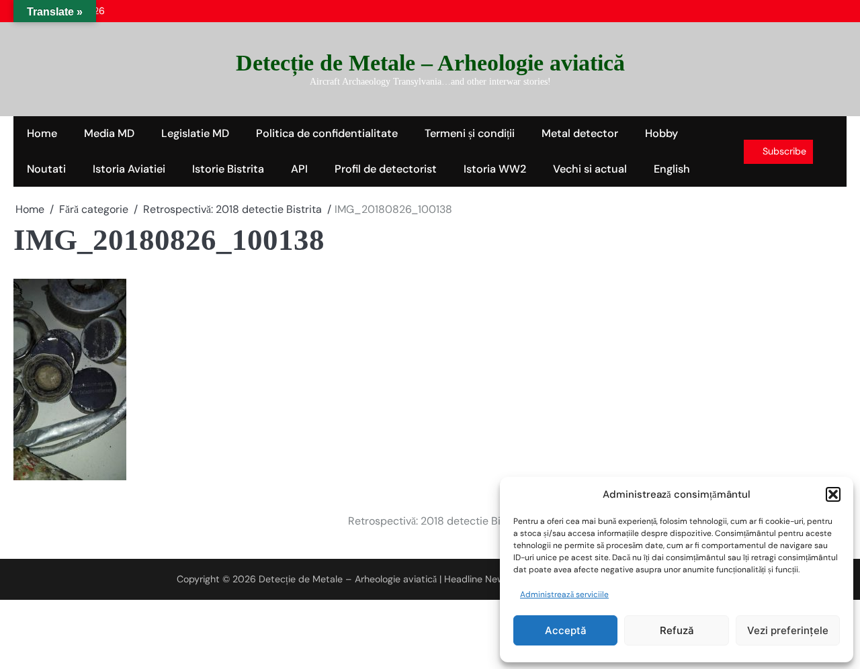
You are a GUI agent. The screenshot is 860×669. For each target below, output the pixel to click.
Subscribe (784, 151)
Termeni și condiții (470, 133)
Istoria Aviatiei (129, 169)
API (299, 169)
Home (42, 133)
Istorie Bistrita (228, 169)
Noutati (46, 169)
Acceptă (566, 630)
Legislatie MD (195, 133)
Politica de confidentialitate (327, 133)
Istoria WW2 (495, 169)
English (672, 169)
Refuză (677, 630)
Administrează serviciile (564, 594)
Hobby (661, 133)
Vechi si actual (590, 169)
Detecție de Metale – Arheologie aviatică (430, 62)
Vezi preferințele (787, 630)
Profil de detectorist (386, 169)
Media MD (109, 133)
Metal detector (580, 133)
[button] (833, 494)
